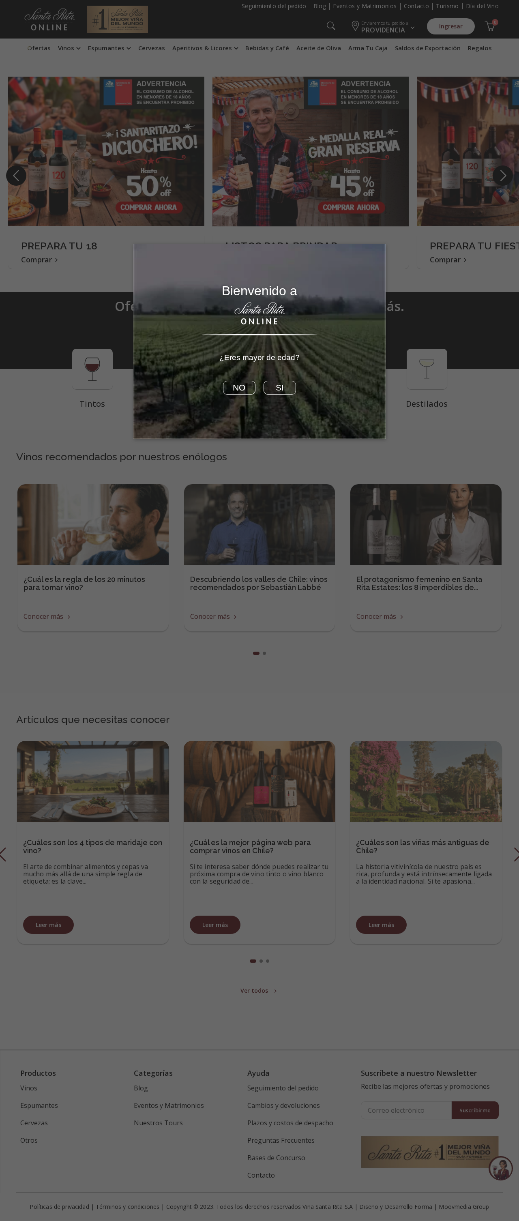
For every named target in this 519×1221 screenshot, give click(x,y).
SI (280, 388)
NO (239, 388)
